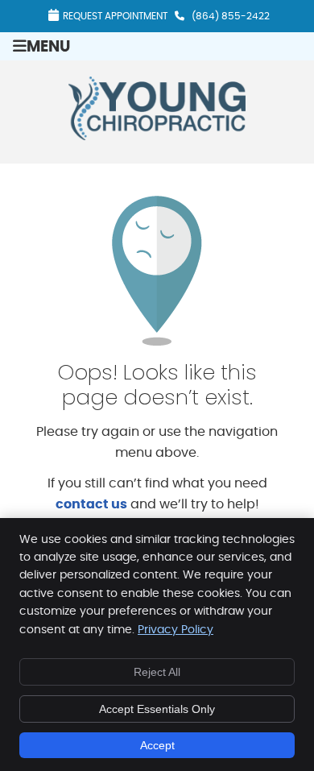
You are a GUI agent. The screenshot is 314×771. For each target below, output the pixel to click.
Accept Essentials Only (157, 709)
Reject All (157, 671)
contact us (91, 504)
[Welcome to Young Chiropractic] (157, 136)
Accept (157, 745)
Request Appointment (115, 16)
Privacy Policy (175, 630)
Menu (48, 47)
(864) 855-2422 (231, 16)
